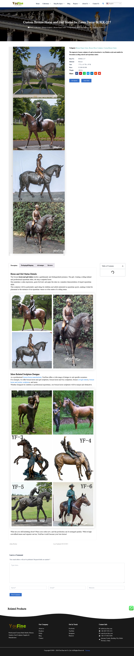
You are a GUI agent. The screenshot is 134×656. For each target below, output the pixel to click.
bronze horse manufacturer (32, 377)
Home (31, 27)
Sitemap (87, 650)
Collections (37, 27)
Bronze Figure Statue (60, 27)
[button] (50, 3)
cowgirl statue (83, 380)
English (111, 3)
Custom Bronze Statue (110, 48)
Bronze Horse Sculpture (96, 48)
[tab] (14, 265)
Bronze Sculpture (47, 27)
